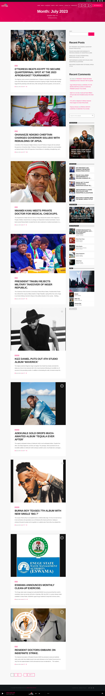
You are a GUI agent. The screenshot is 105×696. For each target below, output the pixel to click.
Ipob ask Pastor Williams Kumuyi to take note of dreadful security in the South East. (82, 94)
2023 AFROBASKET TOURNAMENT (81, 233)
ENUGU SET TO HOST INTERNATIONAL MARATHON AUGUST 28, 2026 (83, 185)
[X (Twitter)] (97, 0)
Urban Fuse (79, 261)
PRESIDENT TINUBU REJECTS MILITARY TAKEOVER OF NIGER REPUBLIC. (33, 284)
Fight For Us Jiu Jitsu (74, 92)
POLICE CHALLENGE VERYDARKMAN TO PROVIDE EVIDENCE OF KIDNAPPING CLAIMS (83, 177)
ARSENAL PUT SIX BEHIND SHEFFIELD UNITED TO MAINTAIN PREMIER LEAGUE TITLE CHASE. (81, 86)
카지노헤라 (72, 100)
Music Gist (17, 355)
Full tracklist (73, 308)
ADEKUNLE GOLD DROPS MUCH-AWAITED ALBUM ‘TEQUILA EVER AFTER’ (34, 436)
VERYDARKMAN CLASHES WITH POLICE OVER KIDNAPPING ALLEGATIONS (84, 191)
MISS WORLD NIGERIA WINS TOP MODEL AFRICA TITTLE (84, 198)
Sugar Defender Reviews (75, 84)
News (16, 65)
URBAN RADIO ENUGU (31, 687)
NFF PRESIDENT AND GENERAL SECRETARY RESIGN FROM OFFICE (83, 169)
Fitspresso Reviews (74, 107)
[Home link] (4, 5)
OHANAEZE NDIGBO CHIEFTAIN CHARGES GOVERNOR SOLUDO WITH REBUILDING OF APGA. (37, 137)
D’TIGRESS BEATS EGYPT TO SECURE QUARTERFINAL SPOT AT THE (82, 218)
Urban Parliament (80, 253)
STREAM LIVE (97, 5)
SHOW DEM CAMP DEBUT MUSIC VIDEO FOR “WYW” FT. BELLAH (81, 152)
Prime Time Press (80, 239)
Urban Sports (79, 246)
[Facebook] (102, 0)
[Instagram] (100, 0)
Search (70, 31)
